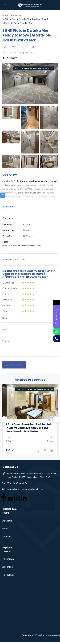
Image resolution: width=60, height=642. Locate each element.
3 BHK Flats (8, 567)
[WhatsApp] (56, 331)
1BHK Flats (8, 551)
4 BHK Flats (8, 574)
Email (4, 329)
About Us (7, 520)
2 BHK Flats (8, 559)
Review (5, 341)
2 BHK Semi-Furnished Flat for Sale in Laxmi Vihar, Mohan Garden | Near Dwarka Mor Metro (29, 427)
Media (5, 528)
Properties (16, 15)
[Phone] (56, 338)
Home (5, 15)
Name (5, 318)
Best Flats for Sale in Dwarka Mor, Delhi (33, 68)
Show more (8, 206)
